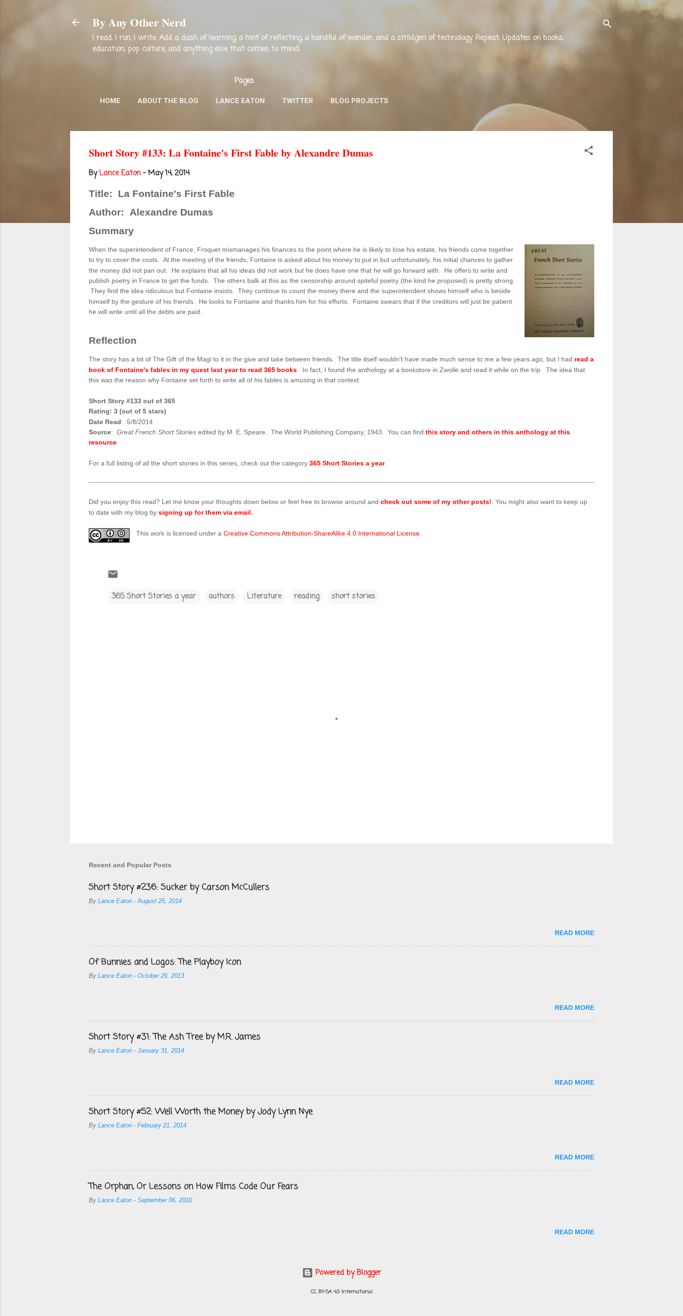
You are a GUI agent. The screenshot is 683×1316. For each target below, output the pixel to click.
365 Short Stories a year (347, 463)
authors (222, 596)
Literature (264, 596)
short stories (353, 596)
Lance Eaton (240, 101)
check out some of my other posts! (436, 501)
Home (110, 101)
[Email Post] (112, 577)
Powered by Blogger (347, 1272)
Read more (574, 932)
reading (306, 596)
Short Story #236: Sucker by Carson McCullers (179, 887)
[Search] (607, 25)
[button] (588, 152)
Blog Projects (359, 101)
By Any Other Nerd (139, 22)
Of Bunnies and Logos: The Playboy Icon (165, 962)
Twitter (297, 101)
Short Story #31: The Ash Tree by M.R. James (175, 1036)
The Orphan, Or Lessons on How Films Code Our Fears (193, 1186)
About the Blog (168, 101)
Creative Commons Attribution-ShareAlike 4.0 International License (321, 533)
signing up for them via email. (205, 512)
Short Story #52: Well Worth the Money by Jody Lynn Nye (201, 1111)
